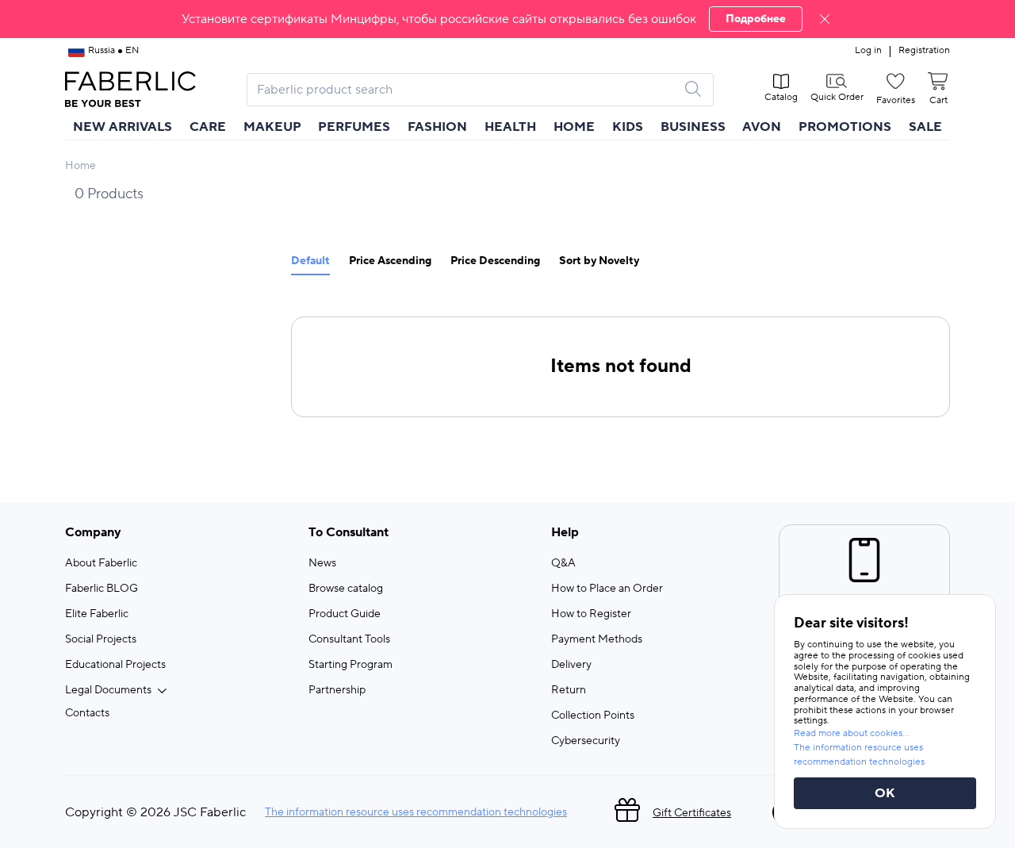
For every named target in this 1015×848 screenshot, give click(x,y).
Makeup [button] (272, 127)
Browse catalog (345, 588)
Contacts (87, 713)
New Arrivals (122, 127)
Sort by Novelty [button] (599, 261)
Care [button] (208, 127)
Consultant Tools (349, 639)
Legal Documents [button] (108, 690)
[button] (507, 19)
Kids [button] (627, 127)
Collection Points (592, 715)
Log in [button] (868, 50)
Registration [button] (924, 50)
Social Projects (100, 639)
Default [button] (310, 261)
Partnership (337, 690)
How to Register (591, 614)
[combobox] (465, 90)
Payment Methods (596, 639)
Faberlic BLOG (101, 588)
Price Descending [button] (495, 261)
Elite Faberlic (96, 614)
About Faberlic (101, 563)
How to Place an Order (607, 588)
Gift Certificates (692, 813)
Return (568, 690)
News (322, 563)
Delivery (571, 665)
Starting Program (350, 665)
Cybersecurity (585, 741)
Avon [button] (761, 127)
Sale (925, 127)
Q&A (563, 563)
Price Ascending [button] (390, 261)
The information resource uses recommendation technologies (416, 812)
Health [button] (510, 127)
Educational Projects (115, 665)
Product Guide (344, 614)
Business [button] (693, 127)
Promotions (845, 127)
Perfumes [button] (354, 127)
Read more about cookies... (852, 733)
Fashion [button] (437, 127)
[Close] (824, 19)
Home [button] (574, 127)
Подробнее (756, 19)
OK (885, 793)
